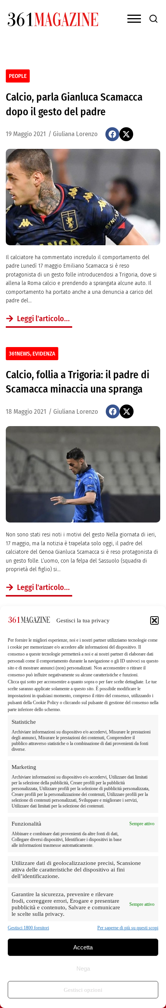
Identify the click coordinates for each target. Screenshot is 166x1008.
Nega (83, 968)
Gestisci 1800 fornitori (28, 927)
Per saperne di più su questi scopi (127, 927)
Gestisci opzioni (83, 990)
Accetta (83, 947)
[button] (154, 620)
